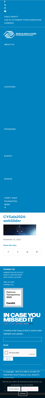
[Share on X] (17, 252)
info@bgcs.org (8, 284)
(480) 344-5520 (8, 282)
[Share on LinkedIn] (27, 252)
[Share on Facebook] (8, 252)
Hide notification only (30, 389)
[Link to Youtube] (5, 11)
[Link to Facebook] (4, 2)
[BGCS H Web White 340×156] (19, 41)
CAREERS (9, 23)
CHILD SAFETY (11, 17)
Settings (23, 393)
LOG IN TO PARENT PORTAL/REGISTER (22, 20)
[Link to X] (5, 5)
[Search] (5, 208)
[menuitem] (23, 16)
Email (6, 345)
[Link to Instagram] (5, 8)
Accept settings (14, 389)
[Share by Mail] (37, 252)
